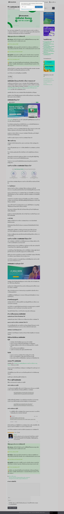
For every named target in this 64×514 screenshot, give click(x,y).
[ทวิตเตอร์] (8, 441)
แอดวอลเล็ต (10, 119)
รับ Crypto (46, 2)
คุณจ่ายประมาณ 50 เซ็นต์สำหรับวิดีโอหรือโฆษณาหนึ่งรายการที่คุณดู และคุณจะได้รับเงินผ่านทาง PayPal (23, 88)
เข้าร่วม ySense (46, 78)
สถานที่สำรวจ (53, 2)
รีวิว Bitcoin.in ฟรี (50, 84)
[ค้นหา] (53, 8)
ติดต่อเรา (30, 512)
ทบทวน (14, 476)
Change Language (39, 6)
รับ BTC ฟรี (45, 84)
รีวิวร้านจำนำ (52, 80)
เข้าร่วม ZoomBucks (46, 81)
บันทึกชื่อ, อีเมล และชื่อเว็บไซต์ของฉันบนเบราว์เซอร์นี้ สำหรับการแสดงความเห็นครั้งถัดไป (23, 503)
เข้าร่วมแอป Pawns (46, 80)
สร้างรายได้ (11, 476)
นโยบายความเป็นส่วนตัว (35, 512)
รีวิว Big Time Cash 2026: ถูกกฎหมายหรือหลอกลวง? (18, 478)
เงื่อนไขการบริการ (42, 512)
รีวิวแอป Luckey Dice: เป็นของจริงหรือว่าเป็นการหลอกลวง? (19, 477)
